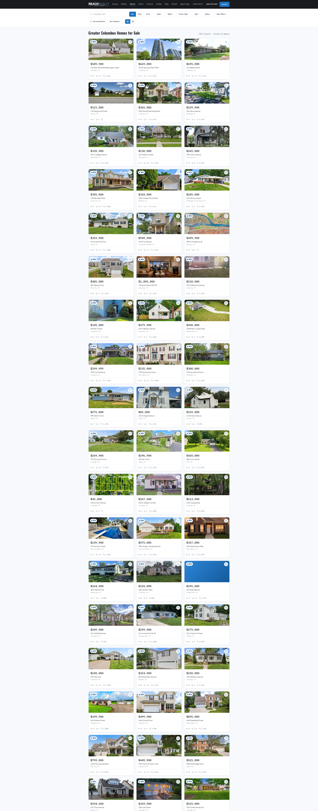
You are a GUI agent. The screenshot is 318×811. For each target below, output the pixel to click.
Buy (132, 14)
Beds (159, 14)
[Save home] (130, 42)
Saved (174, 4)
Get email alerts (99, 21)
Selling (123, 4)
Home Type (183, 14)
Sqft (196, 14)
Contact (224, 4)
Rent (139, 14)
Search (132, 4)
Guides (159, 4)
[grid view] (127, 21)
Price (148, 14)
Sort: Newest (114, 21)
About (141, 4)
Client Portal (197, 4)
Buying (115, 4)
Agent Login (185, 4)
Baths (170, 14)
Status (207, 14)
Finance (150, 4)
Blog (166, 4)
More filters (221, 14)
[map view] (133, 21)
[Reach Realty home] (98, 4)
